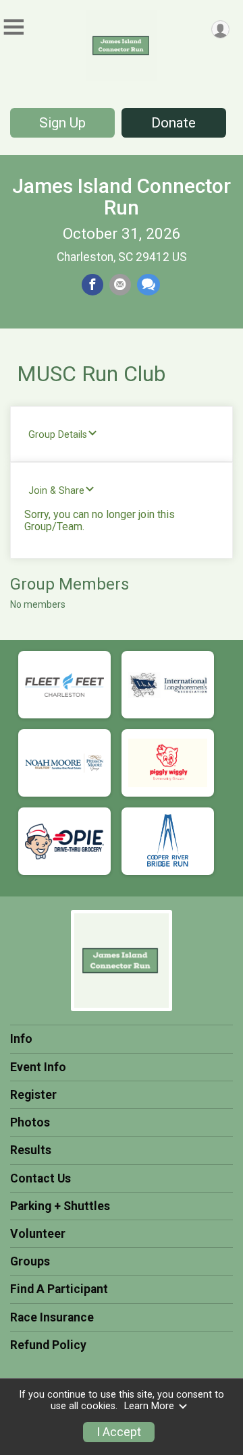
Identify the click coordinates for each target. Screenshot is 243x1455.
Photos (30, 1122)
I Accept (119, 1432)
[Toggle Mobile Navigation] (13, 27)
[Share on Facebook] (92, 284)
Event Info (38, 1067)
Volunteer (37, 1233)
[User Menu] (220, 29)
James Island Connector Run (121, 196)
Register (33, 1095)
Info (21, 1039)
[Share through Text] (148, 284)
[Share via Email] (120, 284)
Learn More (149, 1406)
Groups (30, 1261)
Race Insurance (52, 1317)
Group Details (57, 434)
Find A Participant (59, 1289)
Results (30, 1150)
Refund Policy (48, 1345)
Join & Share (56, 490)
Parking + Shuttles (60, 1206)
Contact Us (40, 1178)
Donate (173, 123)
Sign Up (62, 123)
